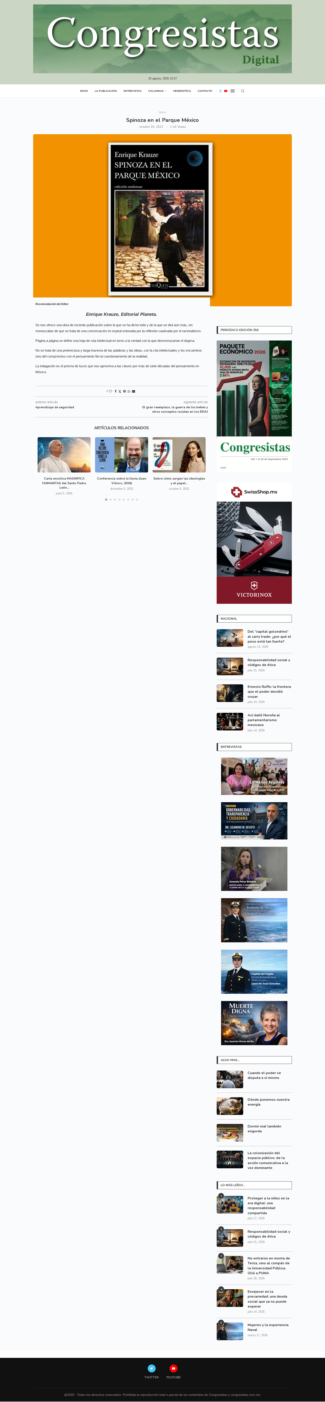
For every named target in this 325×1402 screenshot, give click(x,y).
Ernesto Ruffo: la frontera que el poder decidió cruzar (269, 691)
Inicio (84, 91)
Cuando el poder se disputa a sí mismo (264, 1075)
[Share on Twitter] (119, 391)
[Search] (243, 91)
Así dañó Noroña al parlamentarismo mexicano (264, 720)
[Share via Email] (133, 391)
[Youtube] (225, 91)
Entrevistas (132, 91)
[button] (43, 471)
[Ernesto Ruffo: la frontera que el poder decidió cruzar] (230, 693)
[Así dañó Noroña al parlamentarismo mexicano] (230, 721)
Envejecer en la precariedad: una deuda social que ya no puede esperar (267, 1299)
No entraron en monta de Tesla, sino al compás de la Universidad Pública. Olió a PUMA (269, 1266)
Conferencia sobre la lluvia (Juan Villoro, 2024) (121, 480)
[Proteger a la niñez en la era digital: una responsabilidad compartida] (230, 1205)
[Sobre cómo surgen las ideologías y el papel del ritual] (179, 454)
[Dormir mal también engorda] (230, 1133)
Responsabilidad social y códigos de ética (269, 662)
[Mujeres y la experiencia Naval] (230, 1331)
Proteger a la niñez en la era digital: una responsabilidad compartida (268, 1206)
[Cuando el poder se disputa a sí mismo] (230, 1079)
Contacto (205, 91)
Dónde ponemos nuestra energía (269, 1102)
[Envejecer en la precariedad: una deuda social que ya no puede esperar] (230, 1298)
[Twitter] (220, 91)
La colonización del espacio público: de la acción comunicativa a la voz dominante (268, 1160)
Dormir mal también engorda (264, 1129)
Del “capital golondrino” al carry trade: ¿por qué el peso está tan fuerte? (269, 636)
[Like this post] (110, 391)
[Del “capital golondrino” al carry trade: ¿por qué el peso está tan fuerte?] (230, 638)
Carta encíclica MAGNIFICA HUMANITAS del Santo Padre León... (64, 483)
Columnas (156, 91)
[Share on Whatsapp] (129, 391)
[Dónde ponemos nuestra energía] (230, 1106)
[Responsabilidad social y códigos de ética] (230, 666)
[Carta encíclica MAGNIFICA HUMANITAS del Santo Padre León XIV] (64, 454)
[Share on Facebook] (116, 391)
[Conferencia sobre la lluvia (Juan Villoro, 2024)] (121, 454)
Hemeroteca (182, 91)
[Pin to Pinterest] (124, 391)
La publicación (106, 91)
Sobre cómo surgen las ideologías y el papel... (179, 480)
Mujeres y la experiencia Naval (268, 1327)
